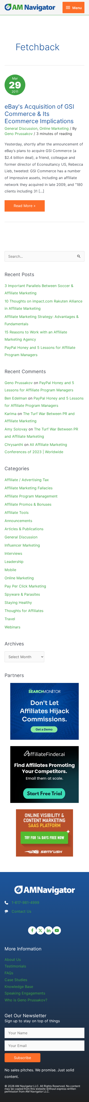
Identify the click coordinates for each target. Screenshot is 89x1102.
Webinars (12, 627)
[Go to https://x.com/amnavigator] (40, 930)
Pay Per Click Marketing (25, 586)
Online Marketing (54, 128)
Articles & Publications (24, 529)
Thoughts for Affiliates (24, 610)
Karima (10, 413)
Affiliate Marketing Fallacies (28, 488)
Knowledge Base (19, 986)
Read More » (24, 207)
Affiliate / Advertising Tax (27, 479)
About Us (13, 959)
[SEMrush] (44, 832)
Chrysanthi (14, 444)
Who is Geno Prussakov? (26, 1000)
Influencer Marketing (22, 545)
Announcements (18, 520)
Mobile (10, 569)
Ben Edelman (16, 398)
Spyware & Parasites (22, 594)
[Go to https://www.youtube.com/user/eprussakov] (57, 930)
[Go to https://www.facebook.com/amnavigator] (32, 930)
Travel (10, 619)
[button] (22, 1057)
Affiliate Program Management (31, 496)
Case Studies (16, 979)
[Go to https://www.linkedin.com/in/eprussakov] (48, 930)
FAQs (9, 973)
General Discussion (21, 128)
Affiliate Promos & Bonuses (28, 504)
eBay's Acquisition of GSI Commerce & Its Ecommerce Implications (39, 114)
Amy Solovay (16, 429)
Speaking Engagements (25, 993)
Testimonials (15, 966)
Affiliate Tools (17, 512)
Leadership (14, 561)
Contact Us (21, 911)
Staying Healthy (18, 602)
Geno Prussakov (19, 382)
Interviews (13, 553)
